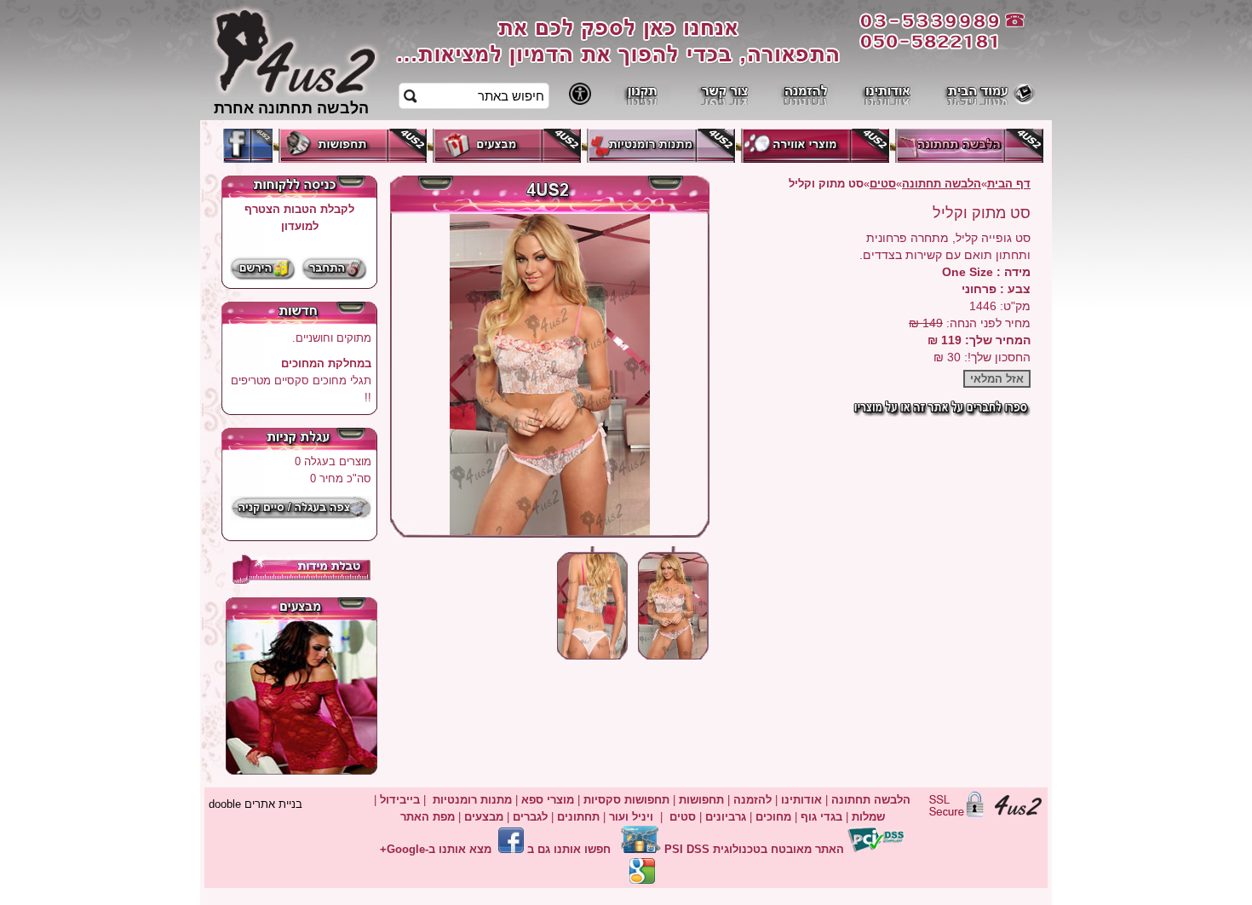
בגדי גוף (821, 816)
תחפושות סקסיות (626, 799)
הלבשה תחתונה (941, 183)
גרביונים (725, 816)
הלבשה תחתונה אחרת (291, 108)
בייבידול (400, 799)
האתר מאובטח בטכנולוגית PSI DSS (754, 849)
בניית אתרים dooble (255, 804)
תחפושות (701, 799)
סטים (883, 183)
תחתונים (578, 816)
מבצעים (483, 816)
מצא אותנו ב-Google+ (435, 849)
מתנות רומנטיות (472, 799)
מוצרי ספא (547, 799)
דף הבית (1009, 183)
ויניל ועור (631, 816)
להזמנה (751, 799)
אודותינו (801, 799)
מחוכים (773, 816)
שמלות (868, 816)
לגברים (530, 816)
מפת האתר (427, 816)
